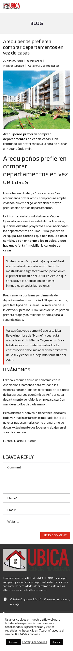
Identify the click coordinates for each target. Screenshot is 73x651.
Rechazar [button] (13, 642)
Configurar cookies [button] (34, 642)
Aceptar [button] (57, 642)
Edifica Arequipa (52, 221)
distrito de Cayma (37, 340)
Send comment (55, 535)
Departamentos (50, 65)
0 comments (34, 60)
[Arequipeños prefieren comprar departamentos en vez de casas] (36, 100)
